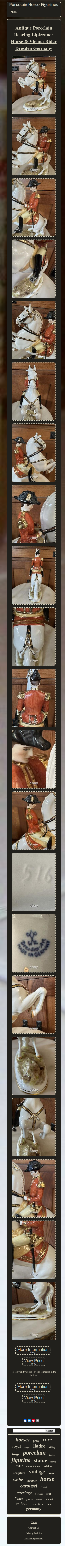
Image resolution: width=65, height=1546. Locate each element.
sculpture (19, 1473)
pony (36, 1440)
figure (19, 1498)
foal (48, 1493)
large (16, 1454)
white (18, 1479)
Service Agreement (33, 1538)
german (29, 1500)
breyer (27, 1447)
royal (16, 1446)
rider (49, 1504)
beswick (39, 1494)
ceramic (32, 1480)
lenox (51, 1473)
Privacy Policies (34, 1533)
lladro (39, 1446)
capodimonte (33, 1466)
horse (47, 1478)
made (19, 1465)
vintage (37, 1471)
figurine (21, 1460)
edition (48, 1466)
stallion (39, 1500)
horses (23, 1439)
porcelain (34, 1452)
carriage (24, 1492)
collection (37, 1504)
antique (21, 1503)
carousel (28, 1486)
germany (33, 1509)
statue (40, 1460)
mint (44, 1486)
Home (34, 1522)
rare (47, 1439)
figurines (52, 1455)
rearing (53, 1462)
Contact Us (33, 1527)
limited (49, 1499)
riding (52, 1447)
